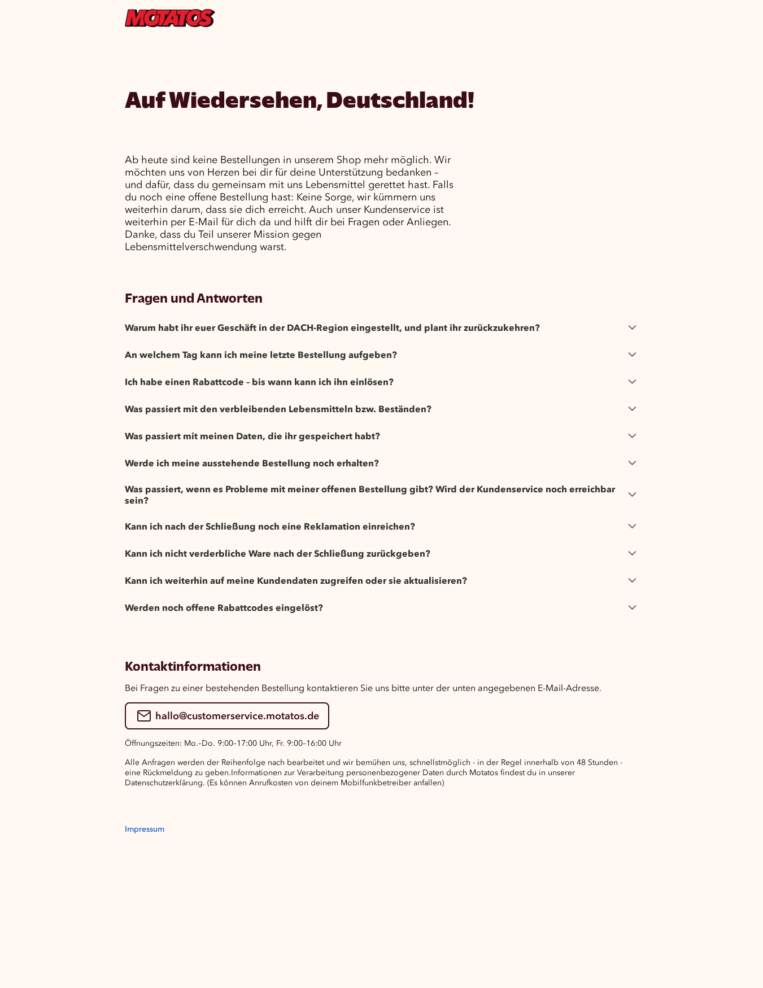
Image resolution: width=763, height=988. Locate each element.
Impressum (144, 829)
